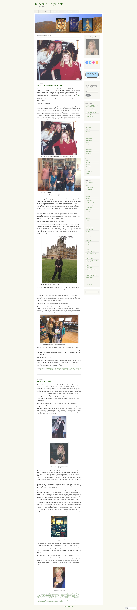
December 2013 (88, 171)
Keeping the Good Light (69, 593)
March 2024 (87, 136)
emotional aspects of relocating (48, 596)
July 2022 (87, 142)
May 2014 (87, 160)
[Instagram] (93, 62)
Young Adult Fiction (77, 600)
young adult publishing (52, 601)
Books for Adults (88, 200)
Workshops (63, 11)
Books (48, 11)
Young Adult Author (47, 595)
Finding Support (50, 593)
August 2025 (87, 129)
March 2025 (87, 131)
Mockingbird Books (59, 597)
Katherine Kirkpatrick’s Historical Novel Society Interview (91, 106)
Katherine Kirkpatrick (48, 4)
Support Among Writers (44, 600)
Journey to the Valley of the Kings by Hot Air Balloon (90, 109)
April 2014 (87, 162)
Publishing (51, 594)
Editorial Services (55, 11)
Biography (87, 196)
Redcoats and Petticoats (44, 369)
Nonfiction (87, 231)
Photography (88, 236)
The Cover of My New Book (90, 112)
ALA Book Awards (89, 187)
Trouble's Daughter (89, 277)
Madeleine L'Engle (89, 227)
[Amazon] (97, 62)
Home (36, 11)
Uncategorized (40, 595)
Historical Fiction (61, 593)
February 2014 (88, 166)
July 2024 (87, 133)
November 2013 (88, 173)
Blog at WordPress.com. (68, 606)
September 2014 (88, 155)
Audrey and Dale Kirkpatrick (60, 595)
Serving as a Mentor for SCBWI (49, 85)
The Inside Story (75, 594)
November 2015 (88, 153)
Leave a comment (50, 372)
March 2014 (87, 164)
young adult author (69, 600)
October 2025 (88, 127)
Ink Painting (87, 218)
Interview (75, 368)
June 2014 (87, 158)
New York (65, 597)
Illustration (87, 216)
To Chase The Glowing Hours (91, 272)
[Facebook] (86, 62)
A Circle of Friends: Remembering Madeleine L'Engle (51, 368)
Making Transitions (89, 229)
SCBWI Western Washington (62, 370)
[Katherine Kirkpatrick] (68, 23)
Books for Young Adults (90, 202)
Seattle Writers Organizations (50, 598)
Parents (43, 594)
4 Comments (60, 601)
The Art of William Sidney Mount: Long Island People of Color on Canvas (91, 262)
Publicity (46, 594)
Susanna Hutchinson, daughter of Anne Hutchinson (91, 257)
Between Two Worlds (89, 194)
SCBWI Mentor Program (54, 369)
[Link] (86, 66)
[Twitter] (90, 62)
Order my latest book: (92, 75)
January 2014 (88, 169)
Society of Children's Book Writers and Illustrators (68, 369)
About (40, 11)
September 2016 (88, 151)
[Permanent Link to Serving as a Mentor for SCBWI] (59, 80)
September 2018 (88, 149)
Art (86, 191)
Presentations (70, 11)
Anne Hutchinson (88, 189)
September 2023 (88, 138)
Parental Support (70, 597)
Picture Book (88, 238)
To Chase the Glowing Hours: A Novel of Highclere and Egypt (91, 275)
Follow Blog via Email (90, 83)
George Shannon (57, 596)
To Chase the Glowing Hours (91, 269)
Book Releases (43, 593)
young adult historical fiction (42, 601)
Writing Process (62, 600)
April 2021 (87, 144)
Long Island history (89, 225)
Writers (57, 600)
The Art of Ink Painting (89, 114)
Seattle (43, 598)
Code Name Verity (89, 205)
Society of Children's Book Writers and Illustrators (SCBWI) (67, 598)
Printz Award (88, 240)
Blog (45, 11)
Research (87, 249)
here (79, 95)
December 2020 (88, 147)
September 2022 (88, 140)
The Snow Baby (88, 267)
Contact (76, 11)
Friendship (70, 368)
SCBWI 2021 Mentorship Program (50, 370)
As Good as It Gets (44, 381)
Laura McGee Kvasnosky (50, 597)
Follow (88, 95)
